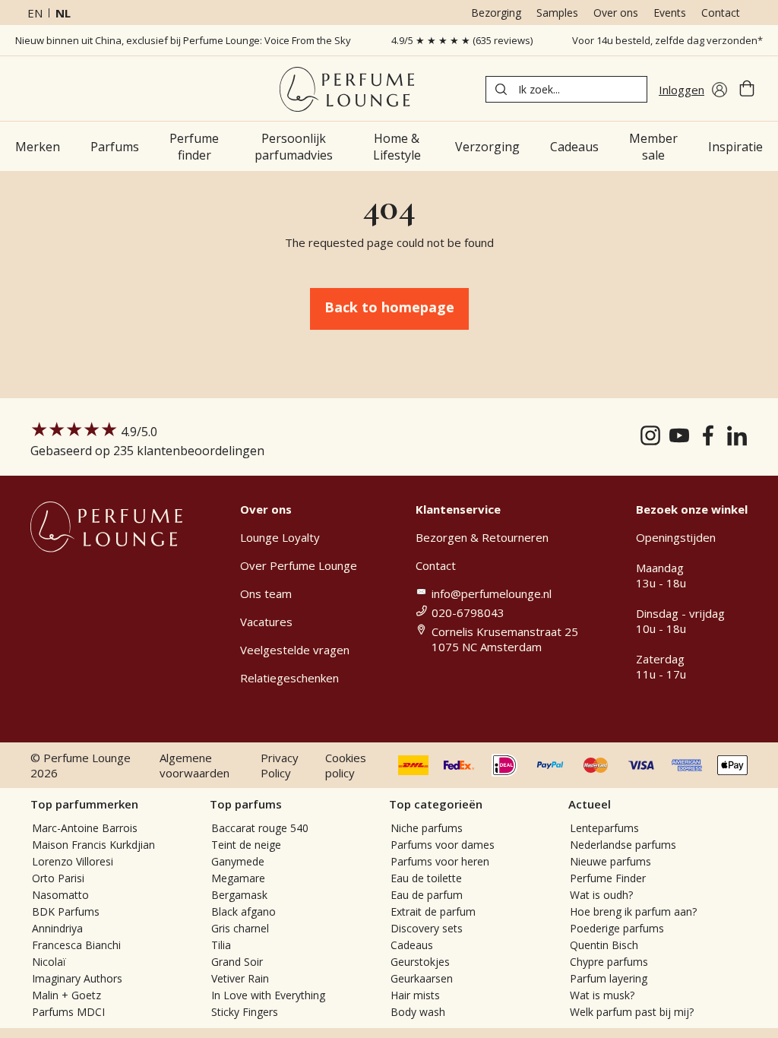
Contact (720, 12)
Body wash (418, 1012)
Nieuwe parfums (610, 861)
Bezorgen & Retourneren (482, 537)
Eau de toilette (426, 878)
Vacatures (266, 621)
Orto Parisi (58, 878)
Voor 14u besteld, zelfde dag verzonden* (667, 40)
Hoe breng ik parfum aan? (633, 911)
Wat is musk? (602, 995)
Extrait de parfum (433, 911)
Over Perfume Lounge (298, 565)
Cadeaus (412, 945)
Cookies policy (345, 765)
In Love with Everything (268, 995)
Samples (557, 12)
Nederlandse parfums (623, 844)
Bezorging (496, 12)
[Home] (347, 89)
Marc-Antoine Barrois (85, 828)
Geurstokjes (420, 961)
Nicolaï (49, 961)
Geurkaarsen (422, 978)
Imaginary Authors (77, 978)
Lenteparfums (604, 828)
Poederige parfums (617, 928)
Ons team (266, 593)
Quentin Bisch (604, 945)
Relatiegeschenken (289, 677)
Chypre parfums (609, 961)
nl (63, 13)
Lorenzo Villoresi (72, 861)
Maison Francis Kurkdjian (93, 844)
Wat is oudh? (601, 895)
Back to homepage (389, 307)
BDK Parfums (66, 911)
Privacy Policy (280, 765)
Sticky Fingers (244, 1012)
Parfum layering (608, 978)
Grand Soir (237, 961)
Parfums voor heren (440, 861)
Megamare (238, 878)
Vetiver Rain (240, 978)
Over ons (615, 12)
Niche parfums (427, 828)
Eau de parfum (427, 895)
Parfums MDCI (68, 1012)
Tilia (221, 945)
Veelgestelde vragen (294, 649)
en (35, 13)
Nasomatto (60, 895)
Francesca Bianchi (76, 945)
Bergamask (239, 895)
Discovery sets (427, 928)
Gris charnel (240, 928)
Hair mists (415, 995)
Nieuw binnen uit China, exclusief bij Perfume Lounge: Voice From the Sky (183, 40)
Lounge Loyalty (280, 537)
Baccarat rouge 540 (259, 828)
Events (669, 12)
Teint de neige (246, 844)
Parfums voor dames (443, 844)
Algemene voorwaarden (194, 765)
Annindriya (57, 928)
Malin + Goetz (66, 995)
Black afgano (243, 911)
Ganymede (237, 861)
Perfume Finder (608, 878)
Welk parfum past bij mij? (632, 1012)
